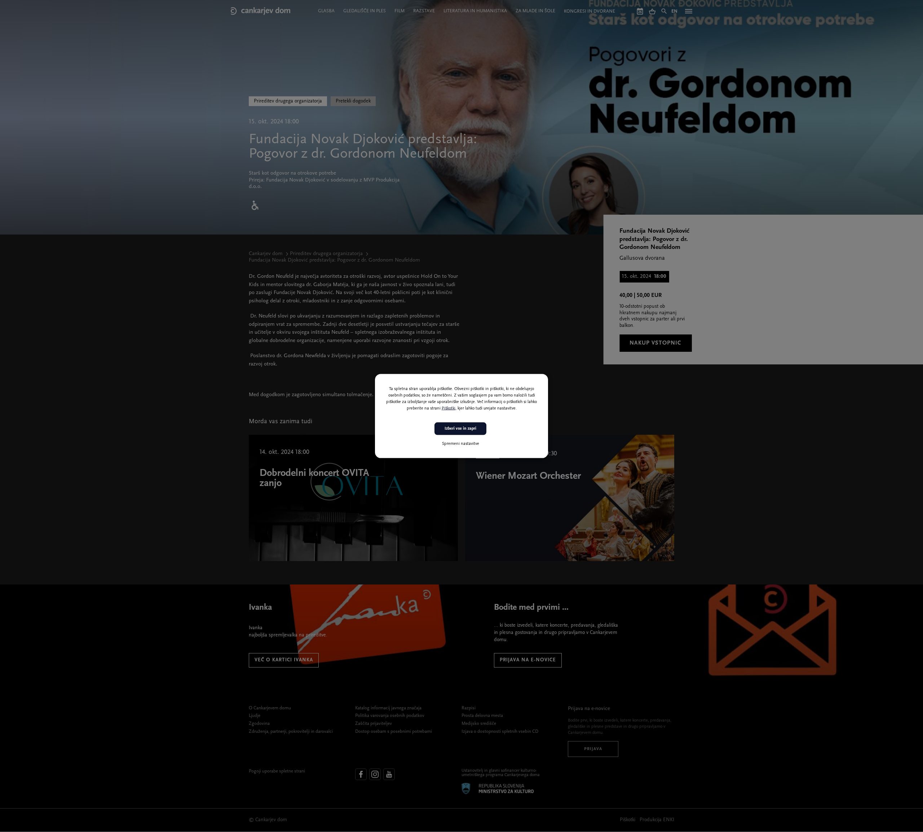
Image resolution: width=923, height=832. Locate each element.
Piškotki (448, 408)
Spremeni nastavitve (460, 443)
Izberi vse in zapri (460, 428)
